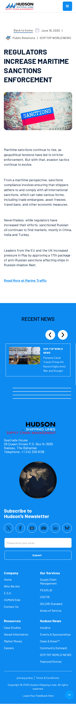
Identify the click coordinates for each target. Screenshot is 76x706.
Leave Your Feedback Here (38, 695)
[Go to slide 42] (51, 391)
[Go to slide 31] (25, 391)
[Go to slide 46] (60, 391)
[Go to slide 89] (44, 398)
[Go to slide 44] (56, 391)
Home (8, 579)
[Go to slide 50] (70, 391)
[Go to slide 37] (39, 391)
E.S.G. (8, 593)
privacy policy (25, 677)
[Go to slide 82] (28, 398)
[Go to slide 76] (14, 398)
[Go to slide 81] (25, 398)
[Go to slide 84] (32, 398)
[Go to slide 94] (56, 398)
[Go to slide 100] (70, 398)
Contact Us (11, 606)
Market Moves (13, 641)
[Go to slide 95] (58, 398)
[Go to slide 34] (32, 391)
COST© (45, 597)
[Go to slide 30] (23, 391)
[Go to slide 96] (60, 398)
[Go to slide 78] (18, 398)
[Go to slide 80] (23, 398)
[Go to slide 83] (30, 398)
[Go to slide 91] (49, 398)
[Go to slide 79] (21, 398)
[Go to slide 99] (67, 398)
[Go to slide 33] (30, 391)
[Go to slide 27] (16, 391)
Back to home (23, 30)
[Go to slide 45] (58, 391)
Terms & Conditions (47, 677)
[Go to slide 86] (37, 398)
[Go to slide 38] (42, 391)
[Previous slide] (50, 335)
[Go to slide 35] (35, 391)
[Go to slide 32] (28, 391)
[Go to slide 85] (35, 398)
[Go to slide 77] (16, 398)
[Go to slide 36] (37, 391)
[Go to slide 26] (14, 391)
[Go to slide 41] (49, 391)
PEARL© (46, 590)
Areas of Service (50, 610)
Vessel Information (16, 634)
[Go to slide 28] (18, 391)
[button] (67, 6)
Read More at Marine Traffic (25, 280)
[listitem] (38, 364)
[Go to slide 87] (39, 398)
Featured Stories (51, 661)
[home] (19, 6)
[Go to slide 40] (46, 391)
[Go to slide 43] (53, 391)
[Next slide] (63, 335)
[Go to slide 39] (44, 391)
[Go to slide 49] (67, 391)
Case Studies (12, 627)
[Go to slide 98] (65, 398)
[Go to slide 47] (63, 391)
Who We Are (12, 586)
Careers (9, 648)
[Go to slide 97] (63, 398)
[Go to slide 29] (21, 391)
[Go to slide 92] (51, 398)
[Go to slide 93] (53, 398)
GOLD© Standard (51, 604)
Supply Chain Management (48, 581)
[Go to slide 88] (42, 398)
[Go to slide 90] (46, 398)
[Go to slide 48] (65, 391)
